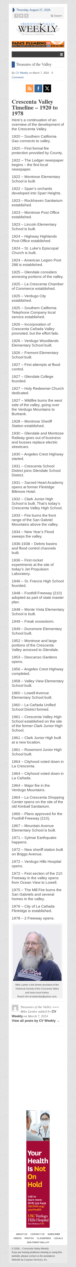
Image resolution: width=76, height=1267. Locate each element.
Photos (29, 1238)
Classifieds (44, 1238)
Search (57, 15)
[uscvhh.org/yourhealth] (38, 1169)
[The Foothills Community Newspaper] (38, 29)
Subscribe (54, 1234)
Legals (58, 1238)
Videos (17, 1238)
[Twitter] (21, 15)
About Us (21, 1234)
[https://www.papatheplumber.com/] (38, 44)
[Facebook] (16, 15)
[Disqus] (38, 1047)
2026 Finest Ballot (38, 1242)
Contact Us (37, 1234)
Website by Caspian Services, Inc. (30, 1259)
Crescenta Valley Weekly (35, 1248)
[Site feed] (26, 15)
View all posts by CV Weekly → (36, 1021)
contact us (34, 1256)
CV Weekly (22, 72)
